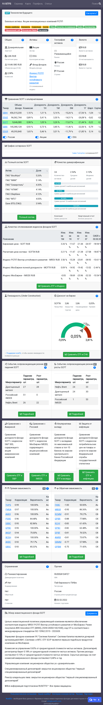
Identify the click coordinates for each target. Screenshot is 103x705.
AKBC (8, 542)
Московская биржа (29, 30)
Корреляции (36, 27)
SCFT (5, 122)
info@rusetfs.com (54, 701)
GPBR (57, 519)
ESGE (5, 117)
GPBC (8, 528)
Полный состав (26, 217)
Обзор (52, 27)
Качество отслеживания (66, 27)
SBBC (8, 523)
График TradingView (78, 153)
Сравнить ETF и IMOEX (39, 477)
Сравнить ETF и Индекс (53, 286)
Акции (43, 137)
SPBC (57, 528)
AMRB (58, 537)
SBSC (8, 546)
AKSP (8, 533)
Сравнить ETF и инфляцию (89, 475)
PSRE (8, 519)
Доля (38, 170)
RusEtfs (9, 699)
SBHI (5, 113)
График (80, 27)
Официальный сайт (12, 30)
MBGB (58, 509)
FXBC (57, 505)
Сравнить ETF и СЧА (77, 354)
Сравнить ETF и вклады (64, 477)
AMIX (8, 514)
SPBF (57, 533)
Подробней (28, 414)
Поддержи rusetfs (14, 353)
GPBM (58, 546)
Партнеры (88, 694)
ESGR (5, 131)
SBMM (58, 542)
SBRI (5, 127)
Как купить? (91, 13)
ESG (74, 137)
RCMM (58, 514)
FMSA (8, 509)
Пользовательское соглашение (23, 694)
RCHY (57, 523)
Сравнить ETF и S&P (14, 477)
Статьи (48, 3)
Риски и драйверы (12, 27)
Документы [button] (92, 613)
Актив (8, 170)
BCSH (8, 537)
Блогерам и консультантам (63, 694)
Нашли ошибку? (44, 694)
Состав (45, 27)
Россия (11, 137)
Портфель (38, 3)
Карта (28, 3)
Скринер (18, 3)
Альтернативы (90, 27)
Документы (25, 27)
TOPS (8, 505)
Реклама (79, 694)
